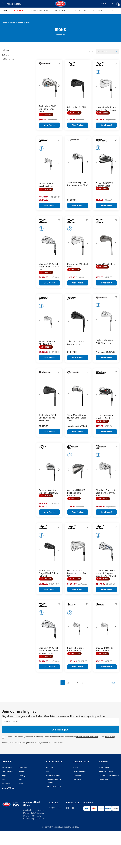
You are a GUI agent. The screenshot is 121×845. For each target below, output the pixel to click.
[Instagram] (72, 808)
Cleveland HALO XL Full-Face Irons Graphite (76, 493)
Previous (41, 84)
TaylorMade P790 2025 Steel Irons (104, 341)
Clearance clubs (7, 771)
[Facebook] (67, 808)
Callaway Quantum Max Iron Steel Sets (48, 491)
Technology (23, 767)
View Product (49, 125)
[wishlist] (111, 3)
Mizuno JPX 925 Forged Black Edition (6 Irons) (48, 573)
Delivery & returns (79, 771)
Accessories (6, 784)
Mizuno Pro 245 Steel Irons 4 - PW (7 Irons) (106, 108)
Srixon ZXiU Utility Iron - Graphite (104, 649)
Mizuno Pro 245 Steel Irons (77, 265)
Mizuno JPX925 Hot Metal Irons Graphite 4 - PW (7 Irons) (48, 651)
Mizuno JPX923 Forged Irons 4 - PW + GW (77, 573)
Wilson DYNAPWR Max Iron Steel (104, 184)
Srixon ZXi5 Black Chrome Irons (75, 342)
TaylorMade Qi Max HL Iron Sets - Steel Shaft (76, 418)
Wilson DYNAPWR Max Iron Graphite (104, 416)
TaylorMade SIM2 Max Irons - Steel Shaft (47, 109)
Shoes (4, 780)
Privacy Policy (110, 737)
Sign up (75, 767)
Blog (47, 771)
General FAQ (77, 776)
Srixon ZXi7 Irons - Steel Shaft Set (76, 649)
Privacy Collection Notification (87, 737)
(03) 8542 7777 (55, 808)
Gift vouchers (7, 767)
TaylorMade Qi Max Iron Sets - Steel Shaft (77, 184)
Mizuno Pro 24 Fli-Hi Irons (76, 108)
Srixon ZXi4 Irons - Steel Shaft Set (47, 342)
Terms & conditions (106, 771)
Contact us (77, 780)
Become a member (53, 776)
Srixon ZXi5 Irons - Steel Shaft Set (47, 185)
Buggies (22, 771)
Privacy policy (104, 767)
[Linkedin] (77, 808)
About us (49, 767)
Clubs (21, 784)
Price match (103, 780)
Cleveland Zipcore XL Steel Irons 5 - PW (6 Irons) (106, 493)
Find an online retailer (54, 786)
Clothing (22, 776)
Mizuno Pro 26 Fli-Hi (105, 264)
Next (57, 84)
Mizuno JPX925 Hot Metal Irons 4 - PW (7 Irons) (49, 267)
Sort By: (92, 51)
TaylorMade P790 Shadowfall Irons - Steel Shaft (47, 418)
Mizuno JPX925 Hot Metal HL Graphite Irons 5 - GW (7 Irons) (106, 573)
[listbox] (107, 51)
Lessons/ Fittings (8, 788)
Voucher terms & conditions (109, 776)
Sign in (104, 4)
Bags (4, 776)
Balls (20, 780)
